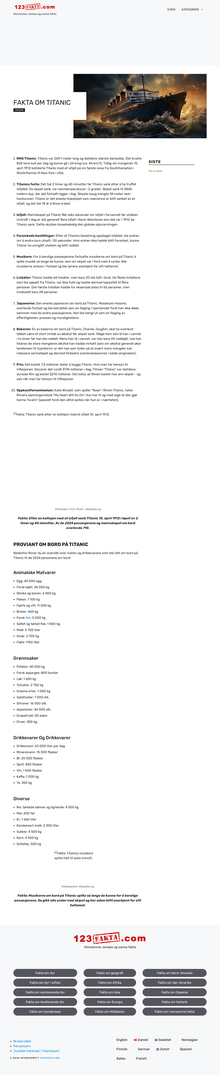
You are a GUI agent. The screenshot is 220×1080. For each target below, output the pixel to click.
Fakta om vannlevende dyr (45, 992)
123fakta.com (50, 1058)
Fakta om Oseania (174, 992)
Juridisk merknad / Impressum (36, 1051)
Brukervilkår (22, 1041)
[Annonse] (110, 43)
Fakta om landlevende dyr (45, 1002)
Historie (19, 110)
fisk (28, 618)
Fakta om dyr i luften (45, 983)
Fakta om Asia (110, 992)
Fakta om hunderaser (45, 1012)
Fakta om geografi (109, 973)
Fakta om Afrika (109, 983)
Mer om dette (155, 171)
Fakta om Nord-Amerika (174, 973)
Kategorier (190, 9)
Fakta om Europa (109, 1002)
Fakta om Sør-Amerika (174, 983)
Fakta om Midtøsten (110, 1012)
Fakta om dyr (45, 973)
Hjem (171, 9)
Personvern (22, 1046)
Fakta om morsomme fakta (175, 1012)
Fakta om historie (174, 1002)
